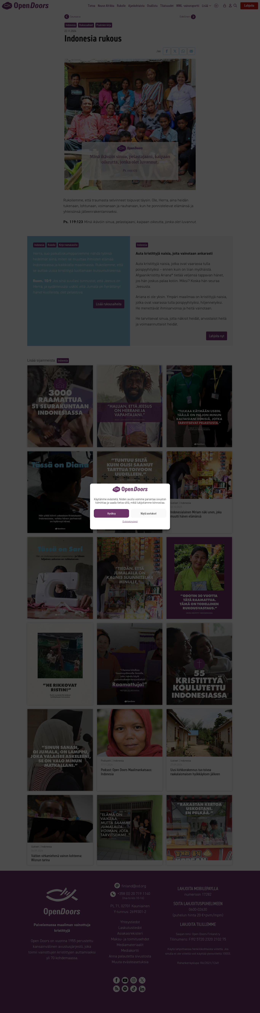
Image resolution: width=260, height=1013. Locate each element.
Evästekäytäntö (130, 521)
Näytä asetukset (148, 513)
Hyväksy (111, 513)
